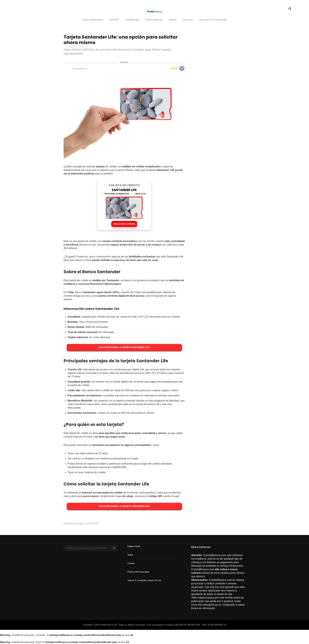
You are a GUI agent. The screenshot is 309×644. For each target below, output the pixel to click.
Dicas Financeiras (92, 20)
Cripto (173, 20)
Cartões (114, 20)
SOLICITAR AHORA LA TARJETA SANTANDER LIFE (124, 347)
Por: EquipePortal (79, 68)
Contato (188, 20)
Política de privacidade (213, 20)
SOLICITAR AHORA (124, 224)
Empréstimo (132, 20)
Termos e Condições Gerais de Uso (144, 580)
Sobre (130, 555)
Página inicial (133, 546)
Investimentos (154, 20)
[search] (290, 8)
